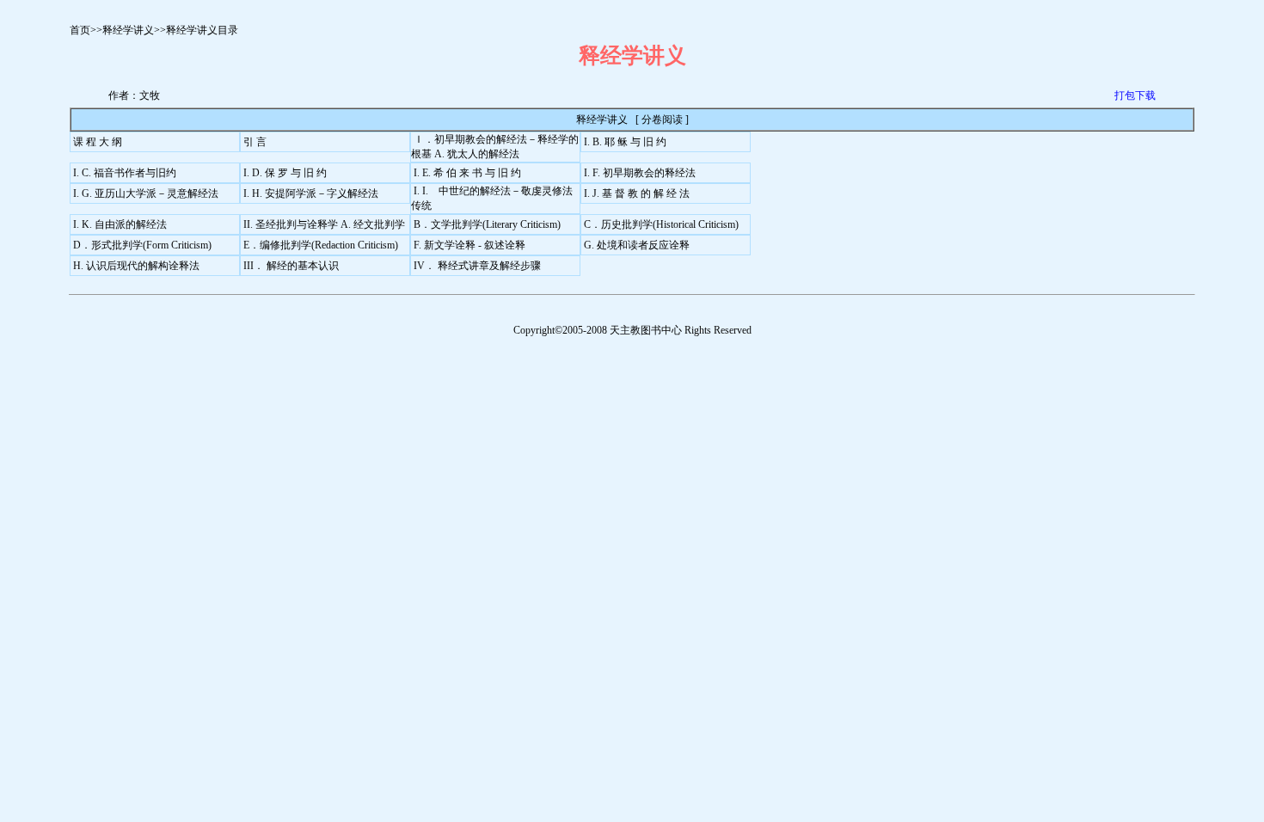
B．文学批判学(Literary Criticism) (487, 224)
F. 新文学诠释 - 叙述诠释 (469, 245)
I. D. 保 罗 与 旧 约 (285, 173)
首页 (80, 30)
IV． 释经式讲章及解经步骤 (477, 266)
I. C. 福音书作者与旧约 (124, 173)
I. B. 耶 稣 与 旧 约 (625, 142)
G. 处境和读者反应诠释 (637, 245)
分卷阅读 (662, 119)
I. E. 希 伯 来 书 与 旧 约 (467, 173)
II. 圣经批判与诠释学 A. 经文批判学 (324, 224)
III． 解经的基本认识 (291, 266)
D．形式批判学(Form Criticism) (142, 245)
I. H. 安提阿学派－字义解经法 (310, 193)
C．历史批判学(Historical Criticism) (661, 224)
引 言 (255, 142)
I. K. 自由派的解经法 (120, 224)
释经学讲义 (128, 30)
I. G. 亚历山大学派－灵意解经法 (145, 193)
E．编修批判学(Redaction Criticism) (320, 245)
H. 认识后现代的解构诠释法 (136, 266)
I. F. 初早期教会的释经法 (640, 173)
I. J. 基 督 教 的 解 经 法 (637, 193)
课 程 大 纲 (97, 142)
